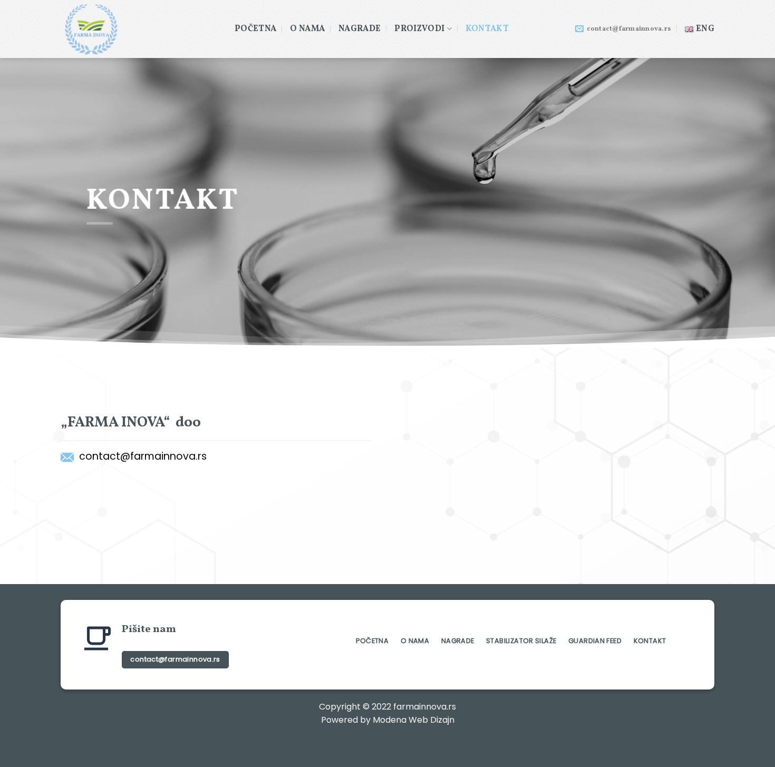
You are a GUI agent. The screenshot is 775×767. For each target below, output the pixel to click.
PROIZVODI (419, 29)
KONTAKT (487, 29)
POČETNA (255, 29)
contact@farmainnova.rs (143, 456)
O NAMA (307, 29)
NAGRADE (359, 29)
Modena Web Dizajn (413, 720)
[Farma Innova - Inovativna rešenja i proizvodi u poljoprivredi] (140, 29)
